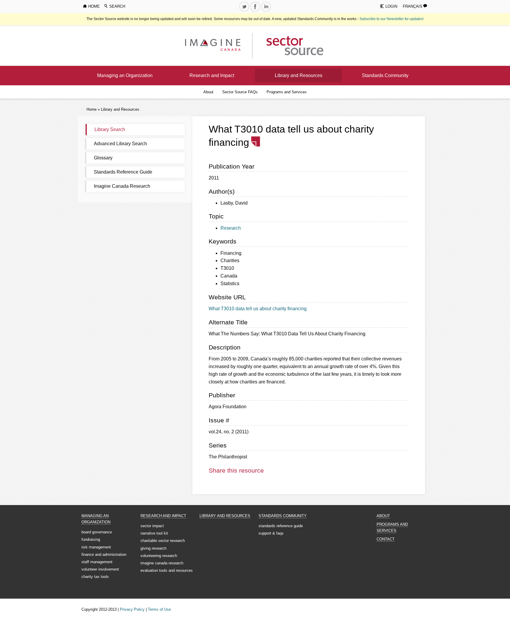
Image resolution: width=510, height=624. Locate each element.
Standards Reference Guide (123, 171)
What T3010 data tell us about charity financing (258, 308)
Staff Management (96, 562)
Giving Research (153, 548)
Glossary (103, 157)
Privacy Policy (132, 609)
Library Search (109, 129)
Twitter (245, 11)
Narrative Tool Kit (154, 533)
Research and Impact (211, 75)
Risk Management (96, 547)
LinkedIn (266, 11)
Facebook (255, 11)
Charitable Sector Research (162, 540)
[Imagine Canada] (290, 45)
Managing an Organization (125, 75)
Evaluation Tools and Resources (166, 570)
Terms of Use (159, 609)
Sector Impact (152, 526)
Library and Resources (298, 75)
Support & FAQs (271, 533)
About (208, 92)
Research (230, 228)
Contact (386, 539)
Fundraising (90, 539)
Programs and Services (287, 92)
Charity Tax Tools (95, 576)
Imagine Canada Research (122, 186)
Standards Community (385, 75)
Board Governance (96, 532)
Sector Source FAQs (240, 92)
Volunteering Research (158, 555)
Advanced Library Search (120, 143)
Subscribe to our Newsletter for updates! (391, 19)
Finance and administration (103, 554)
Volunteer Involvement (100, 569)
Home (91, 109)
